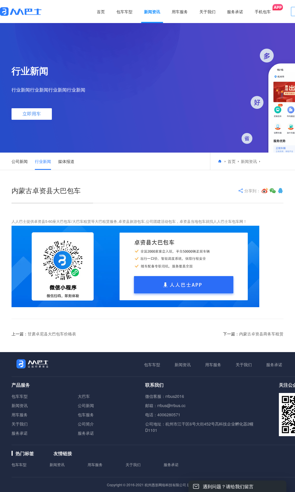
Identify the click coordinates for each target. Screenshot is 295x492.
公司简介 (86, 424)
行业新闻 (43, 161)
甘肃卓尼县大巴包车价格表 (52, 334)
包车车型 (152, 364)
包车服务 (86, 414)
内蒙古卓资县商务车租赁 (261, 334)
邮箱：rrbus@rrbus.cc (165, 405)
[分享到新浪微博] (265, 190)
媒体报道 (66, 161)
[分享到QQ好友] (280, 190)
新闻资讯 (249, 161)
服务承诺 (274, 364)
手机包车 (263, 11)
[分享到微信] (273, 190)
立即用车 (31, 113)
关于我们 (244, 364)
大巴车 (84, 396)
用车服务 (213, 364)
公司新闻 (20, 161)
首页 (101, 11)
